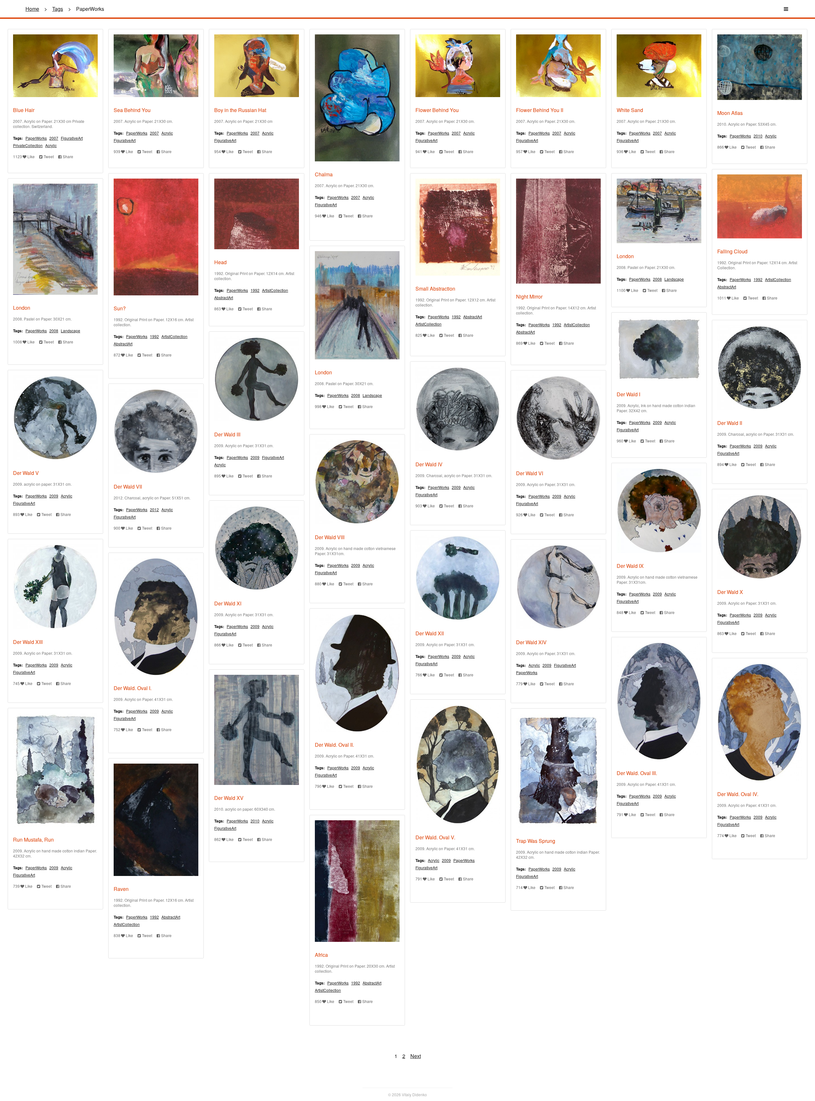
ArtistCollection (778, 279)
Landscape (674, 279)
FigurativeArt (72, 138)
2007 (53, 138)
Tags (57, 8)
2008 (657, 279)
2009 (657, 422)
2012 (154, 509)
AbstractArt (726, 286)
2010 (758, 135)
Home (32, 8)
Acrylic (51, 145)
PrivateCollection (28, 145)
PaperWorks (36, 138)
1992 (758, 279)
